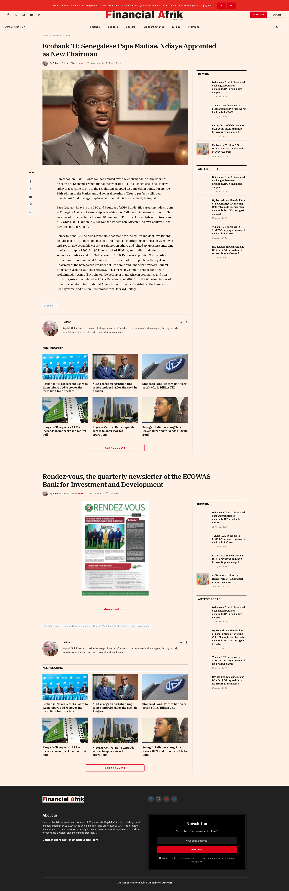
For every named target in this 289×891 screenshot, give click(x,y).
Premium (193, 26)
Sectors (130, 26)
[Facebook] (30, 181)
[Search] (277, 27)
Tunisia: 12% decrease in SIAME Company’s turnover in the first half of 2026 (229, 109)
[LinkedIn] (30, 196)
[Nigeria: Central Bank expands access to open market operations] (115, 410)
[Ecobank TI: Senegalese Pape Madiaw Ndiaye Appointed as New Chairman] (115, 117)
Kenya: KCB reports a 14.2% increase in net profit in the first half (64, 431)
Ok (221, 5)
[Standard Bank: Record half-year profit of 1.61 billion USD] (165, 366)
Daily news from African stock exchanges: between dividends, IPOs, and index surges (229, 87)
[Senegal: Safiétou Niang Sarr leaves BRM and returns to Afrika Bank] (165, 410)
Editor (56, 63)
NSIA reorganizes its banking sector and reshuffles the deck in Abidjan (114, 387)
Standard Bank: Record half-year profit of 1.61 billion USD (164, 385)
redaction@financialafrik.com (78, 839)
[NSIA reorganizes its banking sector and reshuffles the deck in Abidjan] (115, 366)
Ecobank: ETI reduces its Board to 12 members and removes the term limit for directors (65, 387)
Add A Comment (115, 447)
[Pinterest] (30, 204)
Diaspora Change (154, 26)
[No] (284, 5)
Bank (80, 63)
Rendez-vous (51, 626)
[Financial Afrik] (144, 15)
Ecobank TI (50, 305)
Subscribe (259, 14)
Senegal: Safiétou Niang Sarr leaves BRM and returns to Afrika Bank (164, 431)
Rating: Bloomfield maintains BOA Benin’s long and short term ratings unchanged (228, 129)
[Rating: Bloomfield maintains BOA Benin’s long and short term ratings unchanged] (203, 129)
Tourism (175, 26)
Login (277, 14)
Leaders (113, 26)
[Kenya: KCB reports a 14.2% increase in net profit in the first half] (65, 410)
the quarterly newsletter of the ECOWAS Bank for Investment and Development (106, 626)
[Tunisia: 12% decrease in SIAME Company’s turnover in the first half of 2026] (203, 109)
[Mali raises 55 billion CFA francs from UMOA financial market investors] (203, 149)
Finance (95, 26)
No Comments (97, 63)
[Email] (30, 212)
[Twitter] (30, 189)
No (231, 5)
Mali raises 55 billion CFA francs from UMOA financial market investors (227, 148)
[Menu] (282, 27)
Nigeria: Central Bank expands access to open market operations (113, 431)
